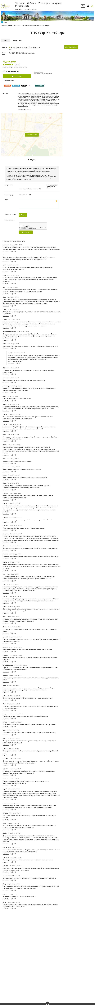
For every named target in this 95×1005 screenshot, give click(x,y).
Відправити (25, 232)
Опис (5, 40)
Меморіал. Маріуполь (51, 3)
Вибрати (23, 215)
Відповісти (6, 251)
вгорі (23, 241)
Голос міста (18, 9)
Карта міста (23, 6)
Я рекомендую (17, 76)
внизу (19, 241)
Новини (21, 3)
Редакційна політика (30, 9)
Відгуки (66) (17, 40)
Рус (83, 6)
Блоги (33, 3)
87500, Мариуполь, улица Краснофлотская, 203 (24, 48)
